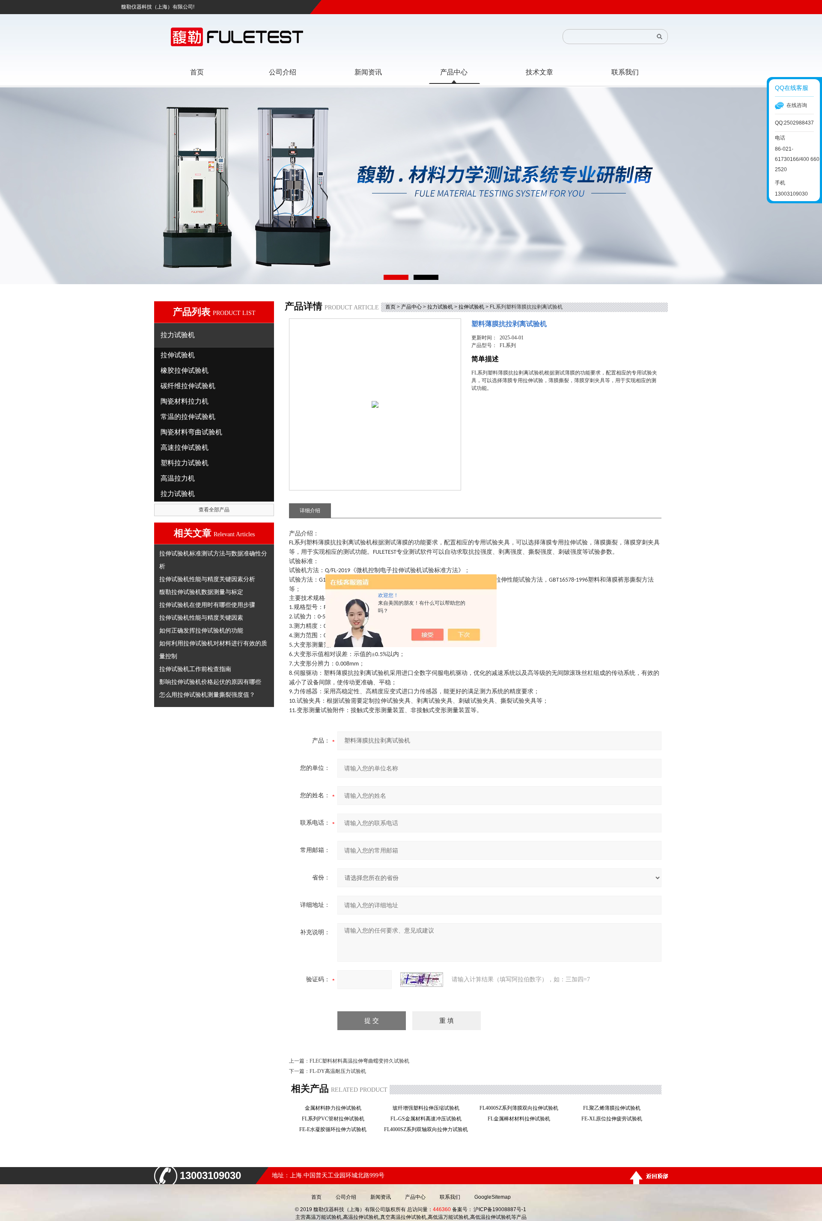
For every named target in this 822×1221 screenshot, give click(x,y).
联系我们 (450, 1197)
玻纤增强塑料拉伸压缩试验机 (429, 1108)
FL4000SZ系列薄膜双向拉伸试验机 (521, 1108)
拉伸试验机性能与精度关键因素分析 (207, 579)
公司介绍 (346, 1197)
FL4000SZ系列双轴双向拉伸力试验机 (428, 1129)
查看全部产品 (214, 510)
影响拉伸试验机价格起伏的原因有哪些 (210, 681)
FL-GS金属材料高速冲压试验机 (428, 1119)
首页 (390, 307)
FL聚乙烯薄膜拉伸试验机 (614, 1108)
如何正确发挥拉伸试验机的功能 (201, 630)
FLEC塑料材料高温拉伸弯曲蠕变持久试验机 (359, 1061)
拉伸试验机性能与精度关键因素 (201, 617)
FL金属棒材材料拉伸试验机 (521, 1119)
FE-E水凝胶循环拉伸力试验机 (335, 1129)
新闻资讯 (380, 1197)
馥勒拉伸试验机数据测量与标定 (201, 591)
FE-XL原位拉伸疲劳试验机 (614, 1119)
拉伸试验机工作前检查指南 (195, 668)
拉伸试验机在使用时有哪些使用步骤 (207, 604)
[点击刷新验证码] (421, 979)
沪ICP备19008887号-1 (500, 1209)
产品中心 (411, 307)
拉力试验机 (440, 307)
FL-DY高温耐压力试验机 (338, 1071)
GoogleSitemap (492, 1197)
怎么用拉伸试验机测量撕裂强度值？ (207, 694)
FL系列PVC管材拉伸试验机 (335, 1119)
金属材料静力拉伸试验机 (335, 1108)
